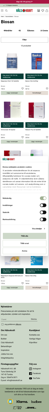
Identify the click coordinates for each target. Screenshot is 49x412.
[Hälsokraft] (24, 10)
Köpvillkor (33, 342)
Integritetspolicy (7, 358)
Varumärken (9, 16)
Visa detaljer (37, 229)
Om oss (4, 335)
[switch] (43, 205)
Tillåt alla (24, 236)
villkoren (18, 324)
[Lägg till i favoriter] (22, 88)
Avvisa (24, 251)
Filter (24, 40)
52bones (30, 31)
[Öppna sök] (6, 10)
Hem (2, 16)
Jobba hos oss (7, 354)
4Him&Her (8, 31)
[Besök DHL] (31, 408)
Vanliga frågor (35, 339)
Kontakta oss (34, 335)
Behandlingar (6, 346)
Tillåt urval (24, 243)
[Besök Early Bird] (17, 407)
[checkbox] (2, 324)
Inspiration (5, 350)
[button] (10, 401)
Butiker (3, 339)
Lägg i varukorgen (12, 93)
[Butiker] (38, 10)
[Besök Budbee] (36, 401)
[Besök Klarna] (22, 401)
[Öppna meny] (2, 10)
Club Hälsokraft (7, 342)
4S (20, 31)
